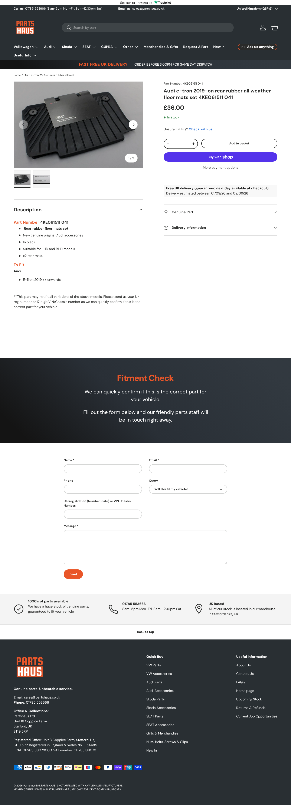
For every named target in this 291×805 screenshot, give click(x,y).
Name (68, 460)
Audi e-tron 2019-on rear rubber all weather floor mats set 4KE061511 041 (50, 75)
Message (70, 526)
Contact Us (245, 673)
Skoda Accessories (161, 708)
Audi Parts (154, 682)
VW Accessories (159, 673)
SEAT (86, 47)
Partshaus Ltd (31, 785)
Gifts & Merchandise (162, 733)
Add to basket (239, 143)
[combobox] (148, 27)
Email (153, 460)
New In (219, 47)
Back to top (145, 632)
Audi (48, 47)
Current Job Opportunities (256, 716)
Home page (245, 690)
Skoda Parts (155, 699)
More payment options (220, 168)
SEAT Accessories (160, 725)
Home (17, 75)
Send (73, 574)
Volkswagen (24, 47)
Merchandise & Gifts (161, 47)
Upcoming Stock (249, 699)
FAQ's (240, 682)
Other (128, 47)
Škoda (67, 47)
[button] (274, 27)
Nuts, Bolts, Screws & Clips (167, 742)
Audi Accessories (160, 690)
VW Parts (153, 665)
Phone (68, 480)
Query (153, 480)
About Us (243, 665)
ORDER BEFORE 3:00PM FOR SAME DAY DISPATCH (173, 64)
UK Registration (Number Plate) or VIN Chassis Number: (97, 503)
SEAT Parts (154, 716)
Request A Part (195, 47)
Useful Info (23, 55)
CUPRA (107, 47)
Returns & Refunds (250, 708)
